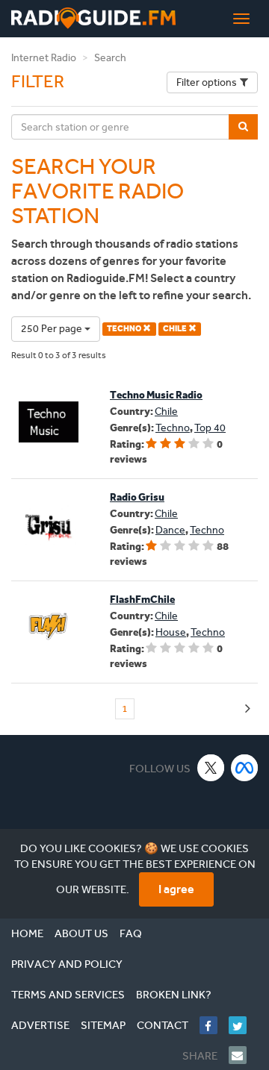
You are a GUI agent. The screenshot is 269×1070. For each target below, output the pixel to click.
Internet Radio (43, 57)
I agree (176, 889)
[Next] (247, 709)
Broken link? (173, 994)
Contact (162, 1025)
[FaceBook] (214, 1025)
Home (27, 933)
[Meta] (245, 767)
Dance (170, 530)
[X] (211, 767)
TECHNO (125, 329)
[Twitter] (243, 1025)
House (170, 632)
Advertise (40, 1025)
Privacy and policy (67, 964)
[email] (243, 1055)
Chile (166, 411)
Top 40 (210, 428)
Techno (172, 428)
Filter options (206, 82)
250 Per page (52, 328)
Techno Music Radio (156, 395)
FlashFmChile (142, 599)
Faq (131, 933)
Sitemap (103, 1025)
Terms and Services (68, 994)
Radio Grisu (137, 497)
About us (81, 933)
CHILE (175, 329)
